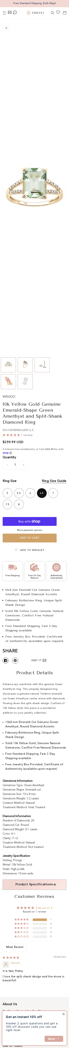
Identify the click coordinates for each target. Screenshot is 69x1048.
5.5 (19, 493)
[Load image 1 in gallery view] (8, 364)
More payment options (29, 530)
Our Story (8, 1011)
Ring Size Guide (54, 481)
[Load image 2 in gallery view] (25, 364)
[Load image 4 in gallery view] (8, 381)
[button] (4, 13)
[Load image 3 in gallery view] (42, 364)
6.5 (42, 493)
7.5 (8, 504)
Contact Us (23, 1011)
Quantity (9, 457)
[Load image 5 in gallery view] (25, 381)
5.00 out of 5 (44, 908)
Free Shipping (40, 1011)
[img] (11, 958)
